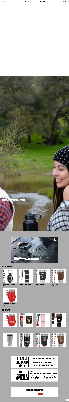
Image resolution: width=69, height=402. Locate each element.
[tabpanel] (34, 201)
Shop (4, 204)
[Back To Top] (67, 400)
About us (41, 1)
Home (25, 1)
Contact (44, 1)
